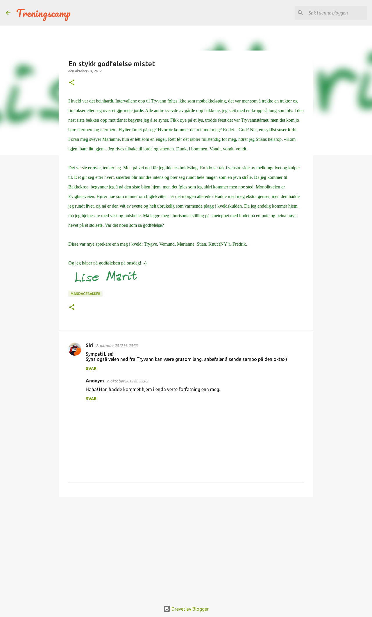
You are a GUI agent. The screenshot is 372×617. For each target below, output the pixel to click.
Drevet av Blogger (189, 608)
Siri (90, 345)
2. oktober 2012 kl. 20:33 (116, 345)
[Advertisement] (186, 546)
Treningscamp (43, 13)
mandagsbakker (85, 294)
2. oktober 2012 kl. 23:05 (127, 381)
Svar (91, 368)
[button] (71, 83)
